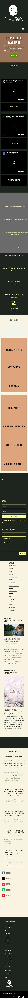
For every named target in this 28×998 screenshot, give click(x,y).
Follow (8, 873)
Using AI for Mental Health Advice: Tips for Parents (12, 640)
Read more (14, 56)
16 (5, 865)
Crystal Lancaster (10, 712)
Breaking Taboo (10, 643)
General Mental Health (15, 645)
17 (8, 865)
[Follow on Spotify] (3, 889)
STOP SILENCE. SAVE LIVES (14, 40)
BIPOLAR (11, 575)
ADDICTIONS (12, 565)
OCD (10, 596)
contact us (22, 553)
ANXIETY (11, 568)
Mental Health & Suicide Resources (14, 268)
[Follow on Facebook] (3, 873)
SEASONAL (12, 607)
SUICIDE (11, 604)
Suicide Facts (14, 308)
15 (21, 863)
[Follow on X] (3, 878)
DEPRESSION (12, 583)
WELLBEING (12, 610)
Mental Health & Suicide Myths (14, 295)
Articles (6, 645)
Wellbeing (7, 647)
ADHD (10, 572)
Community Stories (9, 714)
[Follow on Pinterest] (3, 895)
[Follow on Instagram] (3, 884)
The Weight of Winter (10, 710)
